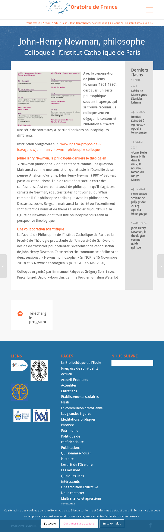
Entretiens (69, 391)
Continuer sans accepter (79, 523)
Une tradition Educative (79, 487)
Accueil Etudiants (74, 380)
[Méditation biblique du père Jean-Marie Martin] (3, 266)
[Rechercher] (137, 9)
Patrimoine (69, 431)
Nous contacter (72, 493)
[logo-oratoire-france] (82, 9)
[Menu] (147, 9)
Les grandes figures (76, 414)
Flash (65, 402)
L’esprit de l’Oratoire (77, 465)
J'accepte (50, 523)
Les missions (70, 470)
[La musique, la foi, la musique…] (160, 266)
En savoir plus (112, 523)
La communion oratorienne (82, 408)
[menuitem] (137, 9)
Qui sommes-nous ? (76, 453)
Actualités (68, 385)
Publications (70, 448)
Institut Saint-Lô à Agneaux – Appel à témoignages (139, 124)
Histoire (67, 459)
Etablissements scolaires (80, 397)
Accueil (66, 374)
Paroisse (67, 425)
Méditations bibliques (78, 419)
